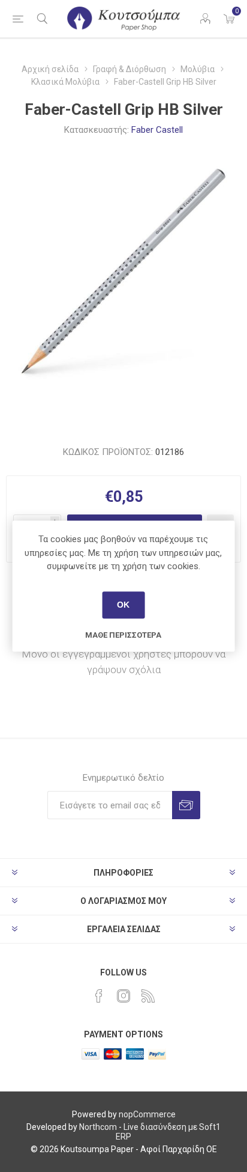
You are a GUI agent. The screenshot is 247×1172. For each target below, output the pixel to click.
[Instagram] (123, 996)
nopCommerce (147, 1114)
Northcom (98, 1127)
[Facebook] (99, 996)
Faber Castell (157, 129)
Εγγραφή (186, 805)
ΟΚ (123, 604)
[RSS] (148, 996)
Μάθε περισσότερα (123, 634)
